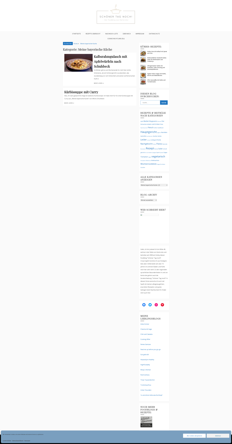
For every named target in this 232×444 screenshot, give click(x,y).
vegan (149, 157)
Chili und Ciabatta (146, 334)
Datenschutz (154, 34)
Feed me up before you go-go (150, 349)
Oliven (154, 144)
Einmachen (143, 124)
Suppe (165, 152)
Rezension (142, 149)
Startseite (76, 34)
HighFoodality (145, 365)
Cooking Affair (145, 339)
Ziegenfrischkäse (161, 164)
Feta (161, 124)
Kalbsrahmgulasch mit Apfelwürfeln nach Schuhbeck (110, 61)
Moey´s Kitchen (145, 370)
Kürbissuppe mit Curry (81, 92)
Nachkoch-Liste (111, 34)
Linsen (148, 140)
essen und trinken (153, 124)
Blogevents (153, 121)
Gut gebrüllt (144, 355)
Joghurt (159, 132)
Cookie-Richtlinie (7, 440)
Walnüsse (148, 160)
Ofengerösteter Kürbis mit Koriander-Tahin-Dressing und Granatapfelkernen (156, 67)
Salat (160, 148)
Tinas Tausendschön (147, 380)
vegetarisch (158, 156)
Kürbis (159, 136)
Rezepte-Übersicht (93, 34)
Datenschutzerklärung (17, 440)
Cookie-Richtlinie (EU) (116, 39)
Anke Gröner (144, 324)
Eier (163, 121)
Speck (158, 152)
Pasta (159, 143)
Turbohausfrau (145, 385)
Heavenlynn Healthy (147, 360)
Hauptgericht (148, 132)
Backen (146, 121)
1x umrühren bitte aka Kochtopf (151, 395)
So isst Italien (148, 152)
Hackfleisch (160, 128)
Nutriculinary (144, 375)
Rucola (156, 149)
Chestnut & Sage (146, 329)
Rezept (150, 148)
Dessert (159, 121)
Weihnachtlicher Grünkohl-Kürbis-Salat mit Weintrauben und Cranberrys (157, 59)
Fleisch (150, 127)
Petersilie (164, 144)
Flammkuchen (143, 127)
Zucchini (142, 167)
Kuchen (155, 136)
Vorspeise (143, 160)
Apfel (141, 121)
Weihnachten (155, 160)
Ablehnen (218, 436)
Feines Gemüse (145, 344)
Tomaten (144, 157)
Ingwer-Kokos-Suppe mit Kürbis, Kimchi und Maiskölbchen (156, 74)
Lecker (143, 139)
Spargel (154, 152)
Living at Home (156, 140)
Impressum (27, 440)
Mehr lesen (98, 83)
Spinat (161, 152)
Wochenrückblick (148, 163)
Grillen (155, 128)
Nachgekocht (146, 143)
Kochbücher (150, 136)
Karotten (164, 132)
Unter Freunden (145, 390)
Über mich (127, 34)
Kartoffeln (143, 136)
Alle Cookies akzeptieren (194, 436)
